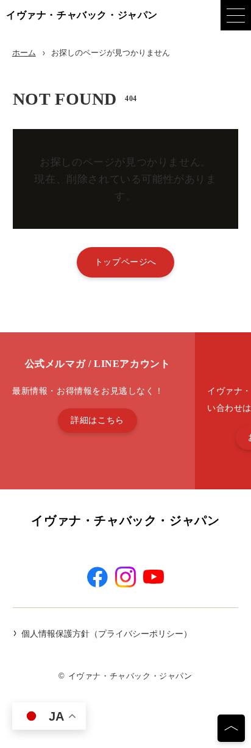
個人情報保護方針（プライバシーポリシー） (106, 633)
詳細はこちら (97, 420)
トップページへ (125, 262)
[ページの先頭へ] (231, 728)
